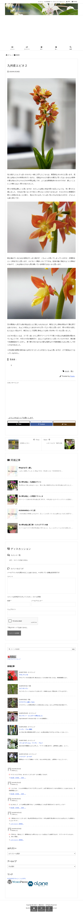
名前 (9, 600)
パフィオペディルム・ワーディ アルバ (31, 743)
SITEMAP (48, 1)
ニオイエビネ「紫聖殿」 (17, 824)
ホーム (41, 1)
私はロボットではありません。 (18, 627)
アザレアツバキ (23, 675)
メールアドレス (36, 600)
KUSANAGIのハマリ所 (27, 510)
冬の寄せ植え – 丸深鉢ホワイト (30, 482)
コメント (10, 576)
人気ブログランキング (14, 659)
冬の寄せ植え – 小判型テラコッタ (31, 496)
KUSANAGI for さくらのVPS (16, 878)
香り (72, 371)
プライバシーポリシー (59, 1)
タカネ (67, 371)
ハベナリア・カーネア (25, 756)
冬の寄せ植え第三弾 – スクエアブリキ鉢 (33, 525)
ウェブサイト (11, 609)
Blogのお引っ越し (25, 468)
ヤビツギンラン (23, 688)
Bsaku (72, 376)
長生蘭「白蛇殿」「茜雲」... (18, 777)
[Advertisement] (41, 30)
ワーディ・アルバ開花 (25, 729)
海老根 (18, 55)
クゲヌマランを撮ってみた (27, 702)
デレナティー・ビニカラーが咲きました (31, 715)
